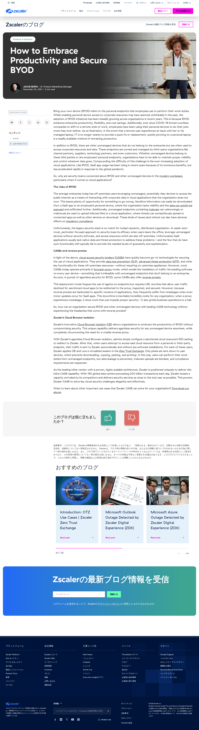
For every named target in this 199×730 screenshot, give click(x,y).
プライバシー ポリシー (110, 603)
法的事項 (124, 713)
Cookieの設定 (126, 723)
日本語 (185, 3)
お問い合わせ (155, 3)
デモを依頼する (183, 11)
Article (16, 138)
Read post (65, 537)
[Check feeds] (47, 122)
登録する (114, 594)
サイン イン (171, 3)
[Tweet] (29, 122)
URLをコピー (15, 152)
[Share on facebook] (20, 122)
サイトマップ (126, 703)
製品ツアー (163, 11)
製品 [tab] (81, 11)
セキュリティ (126, 718)
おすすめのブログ (20, 144)
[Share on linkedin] (38, 122)
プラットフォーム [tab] (68, 11)
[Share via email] (12, 122)
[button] (108, 420)
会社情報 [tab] (117, 11)
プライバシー (126, 708)
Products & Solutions (22, 39)
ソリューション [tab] (93, 11)
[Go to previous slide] (187, 553)
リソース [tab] (106, 11)
